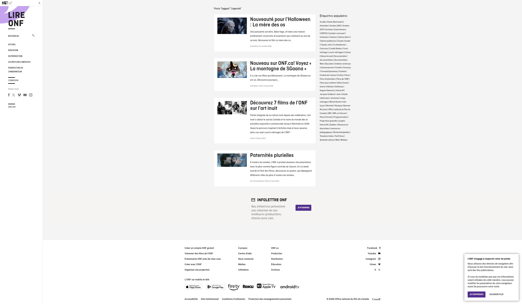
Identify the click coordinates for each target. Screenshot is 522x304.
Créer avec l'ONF (193, 264)
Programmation (340, 117)
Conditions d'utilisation (233, 299)
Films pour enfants (328, 83)
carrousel (340, 33)
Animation (324, 25)
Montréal (330, 105)
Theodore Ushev (327, 136)
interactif (340, 90)
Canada (331, 33)
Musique (338, 105)
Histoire (330, 86)
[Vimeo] (19, 95)
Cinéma (333, 37)
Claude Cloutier (343, 41)
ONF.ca (336, 113)
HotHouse (339, 86)
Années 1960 (335, 25)
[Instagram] (30, 95)
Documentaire (340, 56)
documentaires (326, 60)
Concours (324, 48)
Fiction (340, 75)
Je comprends (477, 294)
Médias (242, 264)
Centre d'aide (245, 253)
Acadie (323, 22)
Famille (338, 67)
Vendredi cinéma (327, 140)
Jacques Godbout (327, 94)
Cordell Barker (335, 48)
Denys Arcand (327, 56)
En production (15, 56)
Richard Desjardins (341, 132)
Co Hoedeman (339, 45)
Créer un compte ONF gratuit (199, 248)
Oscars (343, 113)
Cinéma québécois (328, 41)
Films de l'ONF (342, 79)
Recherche (13, 36)
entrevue (347, 64)
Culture (347, 52)
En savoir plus (496, 294)
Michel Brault (335, 102)
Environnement (327, 67)
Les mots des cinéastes (19, 62)
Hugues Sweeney (327, 90)
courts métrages (336, 52)
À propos (242, 248)
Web (337, 140)
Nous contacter (246, 259)
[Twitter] (13, 95)
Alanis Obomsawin (335, 22)
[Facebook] (9, 95)
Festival (342, 71)
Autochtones (339, 29)
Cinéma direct (344, 37)
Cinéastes (324, 37)
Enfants (338, 64)
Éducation (13, 50)
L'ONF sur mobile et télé (197, 279)
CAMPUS (323, 33)
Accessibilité (191, 299)
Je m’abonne (303, 208)
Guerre (323, 86)
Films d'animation (327, 79)
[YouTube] (25, 95)
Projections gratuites (329, 121)
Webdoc (344, 140)
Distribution (277, 259)
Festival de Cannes (328, 75)
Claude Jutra (326, 45)
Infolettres (243, 270)
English (12, 107)
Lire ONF (16, 19)
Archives (329, 29)
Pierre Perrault (326, 117)
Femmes (347, 67)
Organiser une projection (197, 270)
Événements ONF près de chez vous (203, 259)
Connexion (13, 80)
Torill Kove (339, 136)
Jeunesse (334, 98)
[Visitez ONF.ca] (18, 2)
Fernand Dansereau (329, 71)
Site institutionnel (210, 299)
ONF (329, 113)
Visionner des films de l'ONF (199, 253)
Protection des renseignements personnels (269, 299)
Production (276, 253)
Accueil (12, 45)
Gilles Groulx (342, 83)
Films (347, 75)
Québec (333, 124)
